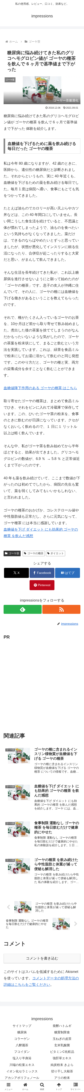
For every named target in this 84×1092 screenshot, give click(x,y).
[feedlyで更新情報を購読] (23, 609)
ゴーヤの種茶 (35, 553)
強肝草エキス (62, 1058)
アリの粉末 (62, 1078)
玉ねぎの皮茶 (62, 1038)
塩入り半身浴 (22, 1058)
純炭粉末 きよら (62, 1065)
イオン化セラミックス (22, 1071)
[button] (75, 746)
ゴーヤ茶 (14, 553)
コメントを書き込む (42, 958)
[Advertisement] (42, 683)
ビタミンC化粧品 (62, 1051)
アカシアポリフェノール (22, 1078)
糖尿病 (22, 1032)
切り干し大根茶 (62, 1071)
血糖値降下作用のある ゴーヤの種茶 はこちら (40, 388)
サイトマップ (22, 1026)
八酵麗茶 (22, 1045)
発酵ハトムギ (62, 1026)
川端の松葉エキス (21, 1065)
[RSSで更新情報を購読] (61, 609)
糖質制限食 (62, 1032)
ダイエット (57, 553)
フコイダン (22, 1051)
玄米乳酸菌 (62, 1045)
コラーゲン (22, 1038)
